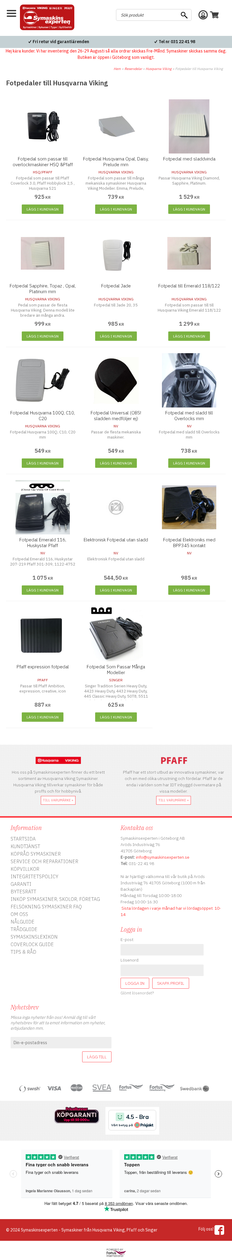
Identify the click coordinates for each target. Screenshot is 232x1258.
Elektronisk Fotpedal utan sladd (116, 540)
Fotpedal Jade (116, 286)
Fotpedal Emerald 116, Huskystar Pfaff (42, 542)
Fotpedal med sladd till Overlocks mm (189, 415)
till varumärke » (58, 800)
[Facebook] (219, 1230)
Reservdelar (133, 69)
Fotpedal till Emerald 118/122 (189, 286)
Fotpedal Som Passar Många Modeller (116, 669)
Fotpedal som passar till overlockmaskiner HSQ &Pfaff (43, 161)
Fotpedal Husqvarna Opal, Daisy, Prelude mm (116, 161)
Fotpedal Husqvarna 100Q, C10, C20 (42, 415)
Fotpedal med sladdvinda (189, 159)
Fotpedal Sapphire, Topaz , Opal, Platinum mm (43, 288)
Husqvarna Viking (159, 69)
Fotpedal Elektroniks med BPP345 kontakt (189, 542)
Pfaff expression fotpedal (43, 667)
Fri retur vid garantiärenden (61, 41)
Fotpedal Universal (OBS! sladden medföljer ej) (116, 415)
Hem (117, 69)
